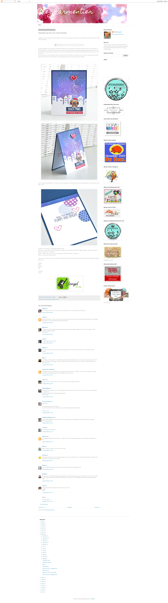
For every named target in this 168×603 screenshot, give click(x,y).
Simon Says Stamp (48, 299)
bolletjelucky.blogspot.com (48, 417)
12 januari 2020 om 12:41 (47, 396)
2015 (42, 585)
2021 (42, 532)
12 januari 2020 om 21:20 (47, 450)
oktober (44, 540)
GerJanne (44, 455)
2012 (42, 592)
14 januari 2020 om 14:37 (47, 501)
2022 (42, 530)
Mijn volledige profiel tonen (117, 34)
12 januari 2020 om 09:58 (47, 353)
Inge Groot (44, 436)
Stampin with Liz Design (47, 369)
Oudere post (97, 507)
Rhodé (43, 446)
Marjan (44, 465)
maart (44, 554)
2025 (42, 524)
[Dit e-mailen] (59, 297)
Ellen (39, 264)
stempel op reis (56, 299)
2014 (42, 587)
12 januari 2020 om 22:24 (47, 460)
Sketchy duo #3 (45, 570)
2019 (42, 577)
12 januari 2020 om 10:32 (47, 375)
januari (44, 558)
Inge (39, 268)
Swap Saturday (45, 566)
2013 (42, 590)
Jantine (44, 485)
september (45, 542)
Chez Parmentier (65, 12)
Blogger (92, 598)
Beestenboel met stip (46, 562)
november (45, 538)
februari (44, 556)
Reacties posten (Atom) (49, 509)
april (44, 552)
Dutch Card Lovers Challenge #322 (49, 574)
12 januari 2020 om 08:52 (47, 322)
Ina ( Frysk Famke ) (46, 401)
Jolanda (40, 263)
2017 (42, 581)
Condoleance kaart (46, 560)
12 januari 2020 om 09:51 (47, 343)
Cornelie (44, 427)
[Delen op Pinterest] (66, 297)
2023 (42, 528)
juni (43, 548)
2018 (42, 579)
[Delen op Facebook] (64, 297)
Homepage (69, 507)
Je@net (44, 317)
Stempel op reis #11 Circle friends (49, 572)
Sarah (43, 339)
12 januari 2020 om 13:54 (47, 423)
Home (39, 24)
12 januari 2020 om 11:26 (47, 383)
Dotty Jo (44, 379)
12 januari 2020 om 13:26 (47, 412)
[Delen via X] (62, 297)
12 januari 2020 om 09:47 (47, 334)
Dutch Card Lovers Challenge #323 (49, 568)
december (45, 536)
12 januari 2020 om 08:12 (47, 312)
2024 (42, 526)
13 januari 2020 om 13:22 (47, 492)
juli (43, 546)
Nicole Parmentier (117, 32)
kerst (43, 299)
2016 (42, 583)
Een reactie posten (44, 504)
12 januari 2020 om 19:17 (47, 441)
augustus (45, 544)
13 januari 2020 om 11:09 (47, 469)
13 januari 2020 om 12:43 (47, 481)
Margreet (44, 327)
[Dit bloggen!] (61, 297)
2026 (42, 522)
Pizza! (43, 564)
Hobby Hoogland (46, 388)
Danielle (44, 474)
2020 (42, 534)
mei (43, 550)
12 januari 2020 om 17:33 (47, 431)
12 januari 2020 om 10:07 (47, 364)
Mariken (40, 266)
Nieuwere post (42, 507)
